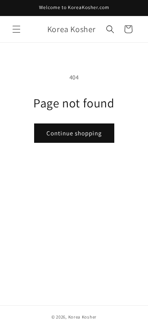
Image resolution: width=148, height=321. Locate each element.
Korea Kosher (82, 317)
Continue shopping (74, 133)
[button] (16, 29)
